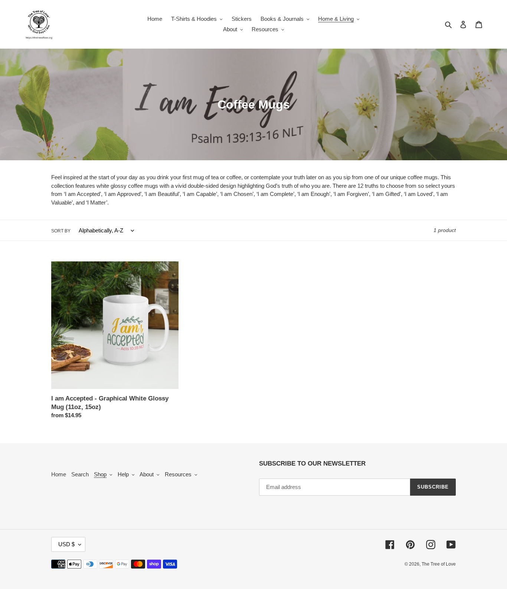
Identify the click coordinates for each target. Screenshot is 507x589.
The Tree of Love (439, 564)
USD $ (66, 544)
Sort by (61, 231)
